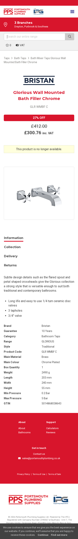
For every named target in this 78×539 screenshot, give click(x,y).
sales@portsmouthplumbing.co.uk (40, 458)
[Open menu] (72, 11)
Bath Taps (20, 58)
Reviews (50, 432)
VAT (22, 45)
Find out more (59, 534)
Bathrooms (24, 432)
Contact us (39, 453)
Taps (7, 58)
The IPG (65, 517)
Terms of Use (39, 474)
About (21, 428)
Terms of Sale (54, 474)
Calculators (52, 428)
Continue (43, 534)
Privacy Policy (23, 474)
